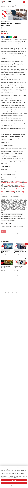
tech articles (18, 181)
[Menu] (26, 2)
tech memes (21, 186)
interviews (8, 185)
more (25, 182)
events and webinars (21, 192)
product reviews (14, 182)
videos (8, 192)
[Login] (24, 2)
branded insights (14, 188)
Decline (14, 483)
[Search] (21, 2)
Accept (14, 480)
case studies (12, 191)
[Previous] (2, 246)
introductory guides (5, 182)
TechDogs (7, 195)
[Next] (26, 246)
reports (22, 191)
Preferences (14, 485)
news (17, 184)
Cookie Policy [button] (12, 476)
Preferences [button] (16, 477)
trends (20, 182)
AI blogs (20, 185)
